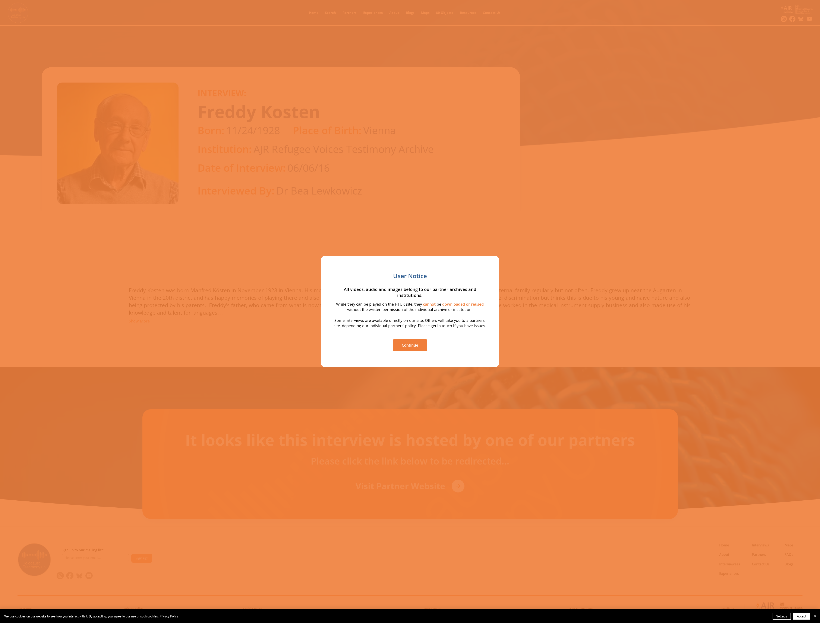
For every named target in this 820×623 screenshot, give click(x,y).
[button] (410, 345)
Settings (781, 616)
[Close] (814, 616)
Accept (801, 616)
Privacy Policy (169, 616)
